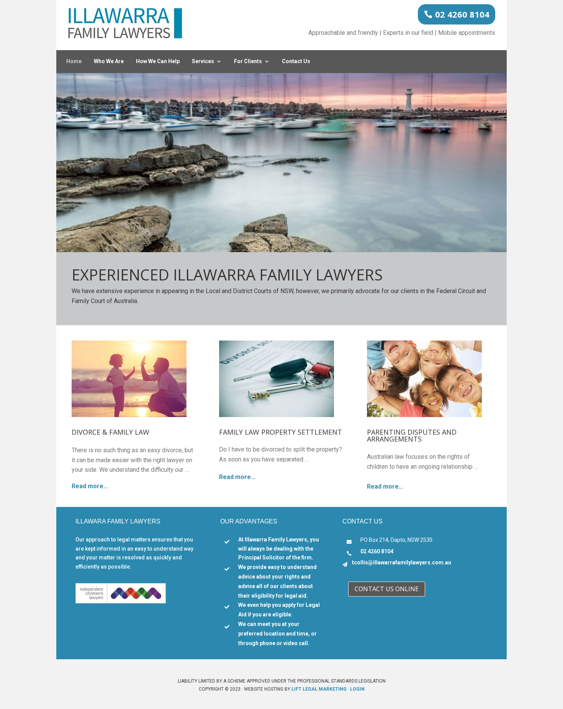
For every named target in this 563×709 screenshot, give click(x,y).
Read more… (90, 486)
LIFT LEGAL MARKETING (319, 689)
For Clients (248, 61)
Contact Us (296, 61)
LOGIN (357, 689)
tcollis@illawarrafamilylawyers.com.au (401, 562)
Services (203, 61)
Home (74, 61)
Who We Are (109, 61)
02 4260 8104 (462, 14)
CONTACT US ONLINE (387, 589)
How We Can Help (158, 61)
